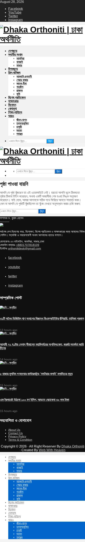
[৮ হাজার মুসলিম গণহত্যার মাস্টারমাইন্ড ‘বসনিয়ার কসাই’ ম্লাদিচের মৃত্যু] (8, 362)
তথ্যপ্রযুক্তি (23, 123)
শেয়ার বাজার (22, 80)
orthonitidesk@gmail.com (24, 248)
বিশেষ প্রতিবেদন (17, 97)
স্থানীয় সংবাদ (15, 54)
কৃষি (18, 94)
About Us (14, 429)
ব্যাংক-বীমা (22, 83)
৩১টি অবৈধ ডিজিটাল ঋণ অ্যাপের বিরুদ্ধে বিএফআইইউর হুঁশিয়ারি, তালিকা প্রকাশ (42, 318)
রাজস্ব (20, 90)
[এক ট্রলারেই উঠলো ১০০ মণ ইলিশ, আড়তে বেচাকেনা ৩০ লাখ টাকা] (8, 388)
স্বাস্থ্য (19, 133)
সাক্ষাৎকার (13, 101)
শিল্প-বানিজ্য (14, 72)
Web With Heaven (52, 450)
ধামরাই (20, 61)
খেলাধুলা (12, 108)
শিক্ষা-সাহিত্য (15, 112)
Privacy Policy (17, 436)
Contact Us (15, 433)
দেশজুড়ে (12, 51)
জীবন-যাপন (22, 119)
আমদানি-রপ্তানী (24, 76)
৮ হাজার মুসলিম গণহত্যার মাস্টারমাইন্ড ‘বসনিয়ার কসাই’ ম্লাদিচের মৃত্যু (36, 374)
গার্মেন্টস (20, 87)
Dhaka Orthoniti (72, 446)
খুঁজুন (50, 141)
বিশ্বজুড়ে (13, 69)
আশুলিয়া (20, 58)
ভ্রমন (19, 130)
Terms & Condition (20, 439)
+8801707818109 (27, 245)
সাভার (19, 65)
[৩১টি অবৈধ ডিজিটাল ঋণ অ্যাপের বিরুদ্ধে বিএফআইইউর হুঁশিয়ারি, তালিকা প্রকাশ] (8, 307)
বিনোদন (12, 105)
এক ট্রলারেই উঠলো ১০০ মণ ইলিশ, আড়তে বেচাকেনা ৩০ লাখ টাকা (34, 399)
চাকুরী (19, 126)
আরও (11, 116)
